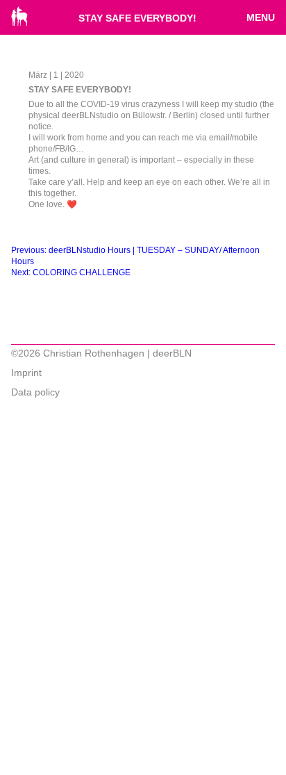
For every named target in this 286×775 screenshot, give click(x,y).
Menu (260, 17)
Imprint (26, 372)
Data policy (35, 392)
